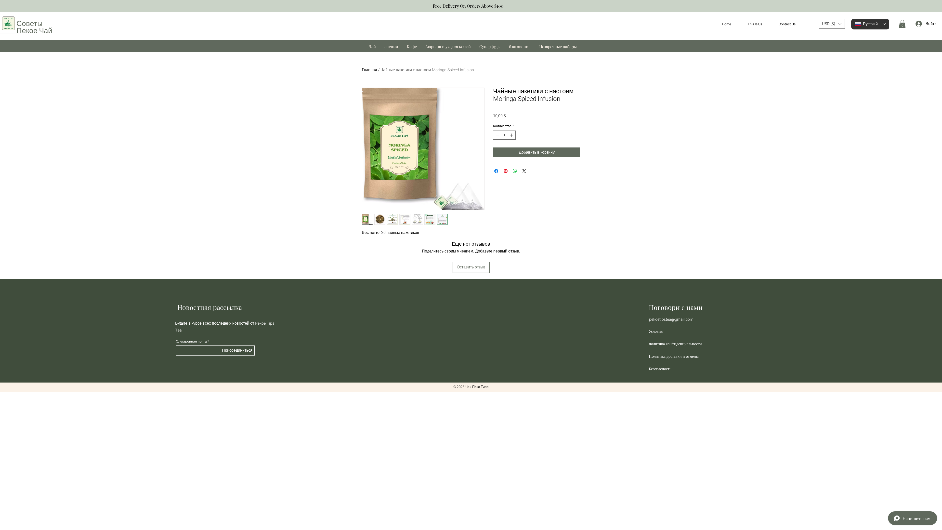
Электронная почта (191, 341)
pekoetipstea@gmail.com (671, 319)
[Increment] (512, 135)
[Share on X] (524, 171)
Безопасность (660, 369)
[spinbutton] (504, 135)
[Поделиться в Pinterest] (506, 171)
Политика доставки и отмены (674, 356)
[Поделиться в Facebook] (496, 171)
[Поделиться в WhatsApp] (515, 171)
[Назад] (6, 6)
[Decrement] (497, 135)
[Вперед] (936, 6)
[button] (832, 24)
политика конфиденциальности (675, 344)
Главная (369, 70)
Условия (656, 331)
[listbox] (832, 24)
